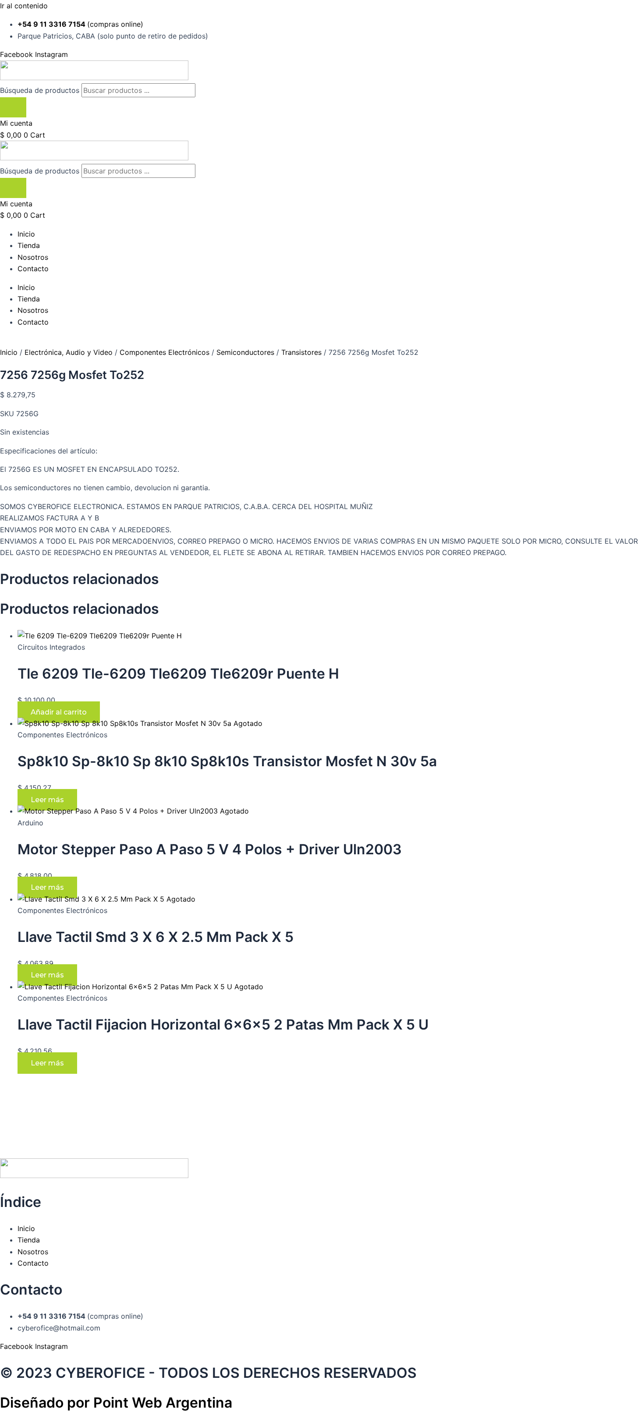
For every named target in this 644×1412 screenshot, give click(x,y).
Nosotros (33, 257)
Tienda (29, 245)
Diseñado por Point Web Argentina (116, 1402)
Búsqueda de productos (40, 90)
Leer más (47, 800)
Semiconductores (245, 352)
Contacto (33, 268)
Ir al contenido (24, 5)
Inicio (26, 234)
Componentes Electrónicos (164, 352)
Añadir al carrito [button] (59, 712)
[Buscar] (13, 107)
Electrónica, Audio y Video (69, 352)
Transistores (301, 352)
